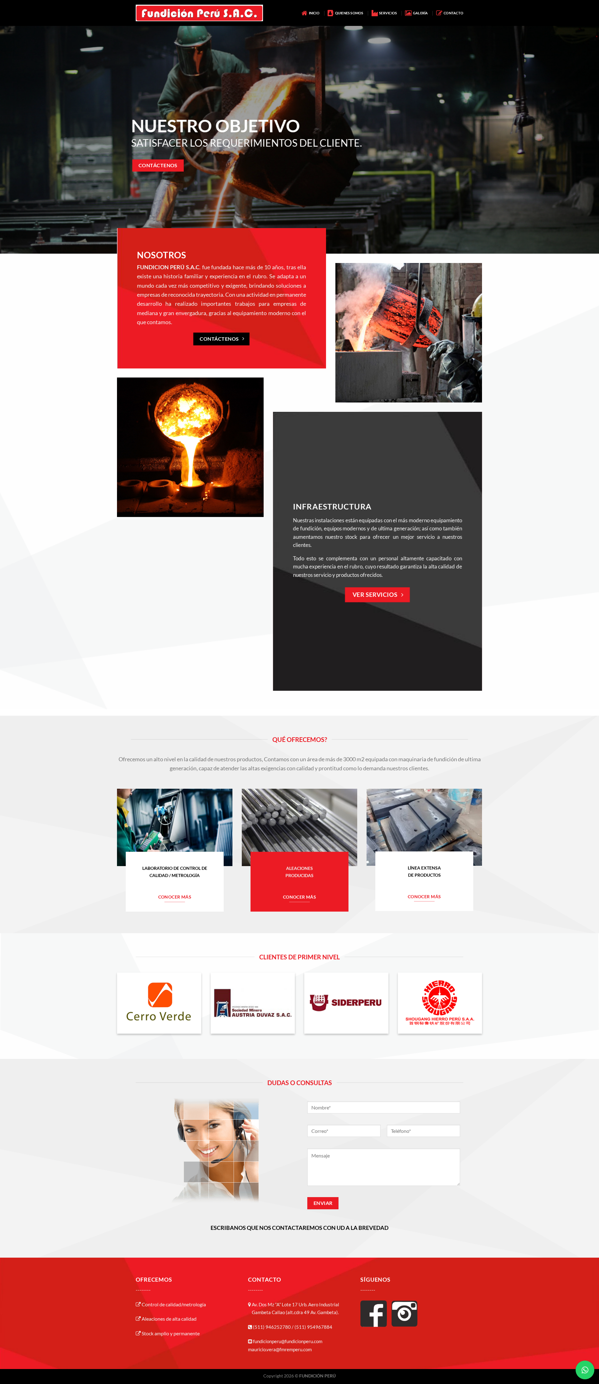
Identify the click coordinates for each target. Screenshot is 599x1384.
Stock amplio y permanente (170, 1333)
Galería (420, 13)
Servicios (387, 13)
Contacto (452, 13)
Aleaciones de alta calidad (169, 1319)
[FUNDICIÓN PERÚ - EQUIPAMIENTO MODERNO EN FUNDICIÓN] (199, 13)
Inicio (313, 13)
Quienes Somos (348, 13)
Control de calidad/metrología (173, 1304)
